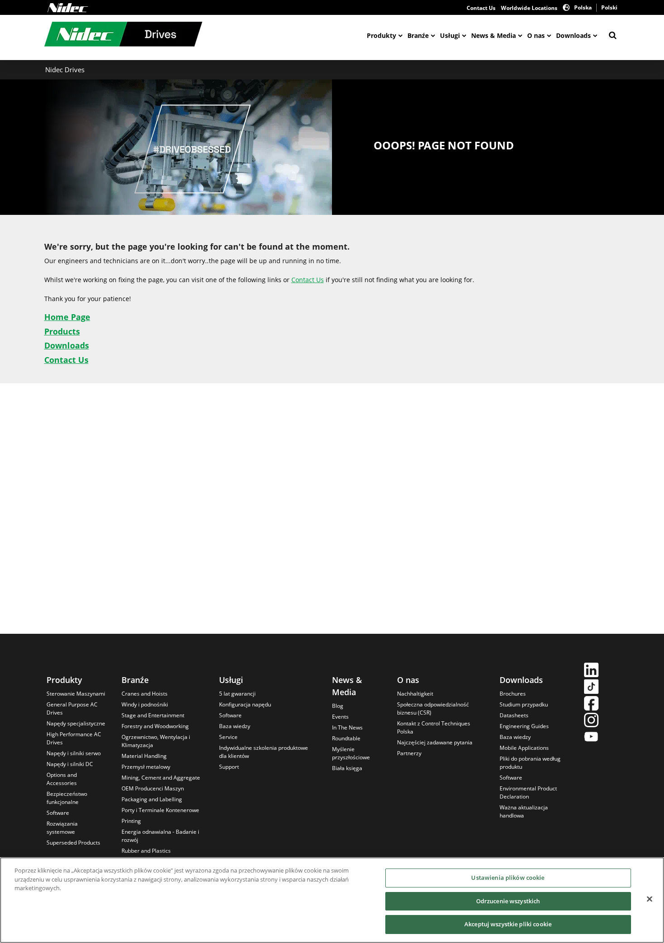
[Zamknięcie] (649, 899)
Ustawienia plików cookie (507, 877)
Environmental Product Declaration (528, 792)
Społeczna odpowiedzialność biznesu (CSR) (433, 708)
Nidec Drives (64, 69)
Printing (131, 821)
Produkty (381, 35)
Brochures (513, 693)
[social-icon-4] (591, 721)
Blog (337, 706)
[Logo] (67, 7)
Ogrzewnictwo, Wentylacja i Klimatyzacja (156, 741)
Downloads (573, 35)
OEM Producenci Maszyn (153, 788)
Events (340, 716)
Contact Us (481, 8)
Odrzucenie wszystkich (508, 901)
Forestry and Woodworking (155, 726)
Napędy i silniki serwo (74, 753)
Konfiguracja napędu (245, 704)
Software (58, 813)
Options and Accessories (62, 779)
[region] (332, 900)
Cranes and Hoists (145, 693)
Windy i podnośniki (145, 704)
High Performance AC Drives (74, 738)
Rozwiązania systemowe (62, 828)
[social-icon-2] (591, 687)
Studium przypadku (524, 704)
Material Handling (144, 756)
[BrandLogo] (123, 35)
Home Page (67, 316)
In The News (347, 727)
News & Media (493, 35)
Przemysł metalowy (146, 767)
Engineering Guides (524, 726)
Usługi (450, 35)
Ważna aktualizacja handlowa (524, 811)
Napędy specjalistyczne (76, 723)
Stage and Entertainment (153, 715)
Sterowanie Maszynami (76, 693)
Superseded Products (73, 842)
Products (62, 331)
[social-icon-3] (591, 704)
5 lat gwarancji (237, 693)
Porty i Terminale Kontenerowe (160, 810)
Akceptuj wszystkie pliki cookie (508, 924)
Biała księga (347, 768)
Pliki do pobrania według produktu (530, 763)
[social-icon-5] (591, 737)
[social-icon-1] (591, 671)
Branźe (418, 35)
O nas (536, 35)
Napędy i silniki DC (70, 764)
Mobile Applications (524, 748)
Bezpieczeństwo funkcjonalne (67, 798)
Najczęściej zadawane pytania (434, 742)
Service (228, 737)
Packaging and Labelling (152, 799)
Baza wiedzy (234, 726)
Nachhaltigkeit (415, 693)
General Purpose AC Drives (72, 708)
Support (229, 767)
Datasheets (514, 715)
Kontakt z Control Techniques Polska (433, 727)
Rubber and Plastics (146, 851)
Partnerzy (409, 753)
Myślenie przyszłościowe (351, 753)
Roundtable (346, 738)
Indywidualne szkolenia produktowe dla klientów (263, 752)
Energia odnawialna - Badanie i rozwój (160, 836)
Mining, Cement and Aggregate (161, 777)
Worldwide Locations (529, 8)
